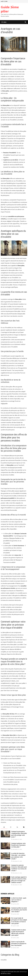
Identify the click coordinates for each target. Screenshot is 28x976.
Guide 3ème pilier (10, 9)
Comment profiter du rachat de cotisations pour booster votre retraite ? (19, 909)
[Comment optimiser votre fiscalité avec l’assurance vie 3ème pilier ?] (5, 844)
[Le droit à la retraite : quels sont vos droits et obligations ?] (5, 898)
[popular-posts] (4, 827)
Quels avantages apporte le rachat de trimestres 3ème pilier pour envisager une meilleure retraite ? (19, 879)
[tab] (4, 827)
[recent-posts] (10, 827)
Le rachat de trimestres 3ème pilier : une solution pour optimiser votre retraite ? (18, 856)
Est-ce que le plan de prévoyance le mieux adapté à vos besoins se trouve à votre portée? (19, 920)
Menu (4, 22)
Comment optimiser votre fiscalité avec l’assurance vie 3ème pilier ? (18, 845)
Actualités (4, 960)
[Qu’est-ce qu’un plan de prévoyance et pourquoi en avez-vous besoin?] (5, 942)
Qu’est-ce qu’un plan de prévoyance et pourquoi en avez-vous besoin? (18, 943)
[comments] (17, 827)
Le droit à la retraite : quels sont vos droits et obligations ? (18, 899)
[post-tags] (24, 827)
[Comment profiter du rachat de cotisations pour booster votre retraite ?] (5, 908)
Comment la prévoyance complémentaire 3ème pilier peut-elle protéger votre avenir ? (19, 834)
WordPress (4, 973)
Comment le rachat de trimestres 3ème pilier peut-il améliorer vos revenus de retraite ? (19, 867)
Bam (9, 973)
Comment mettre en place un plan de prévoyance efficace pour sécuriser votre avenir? (18, 932)
